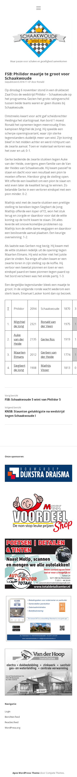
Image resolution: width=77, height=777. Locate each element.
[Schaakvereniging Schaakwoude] (38, 56)
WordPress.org (12, 727)
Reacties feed (11, 722)
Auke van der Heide (19, 339)
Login (7, 711)
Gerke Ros (48, 339)
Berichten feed (12, 716)
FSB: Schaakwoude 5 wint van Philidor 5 (33, 399)
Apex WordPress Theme (26, 772)
